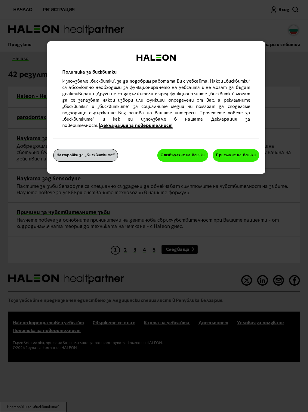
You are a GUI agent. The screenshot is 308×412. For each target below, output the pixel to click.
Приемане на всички (236, 155)
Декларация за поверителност (136, 126)
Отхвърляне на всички (183, 155)
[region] (156, 107)
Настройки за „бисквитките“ (86, 155)
